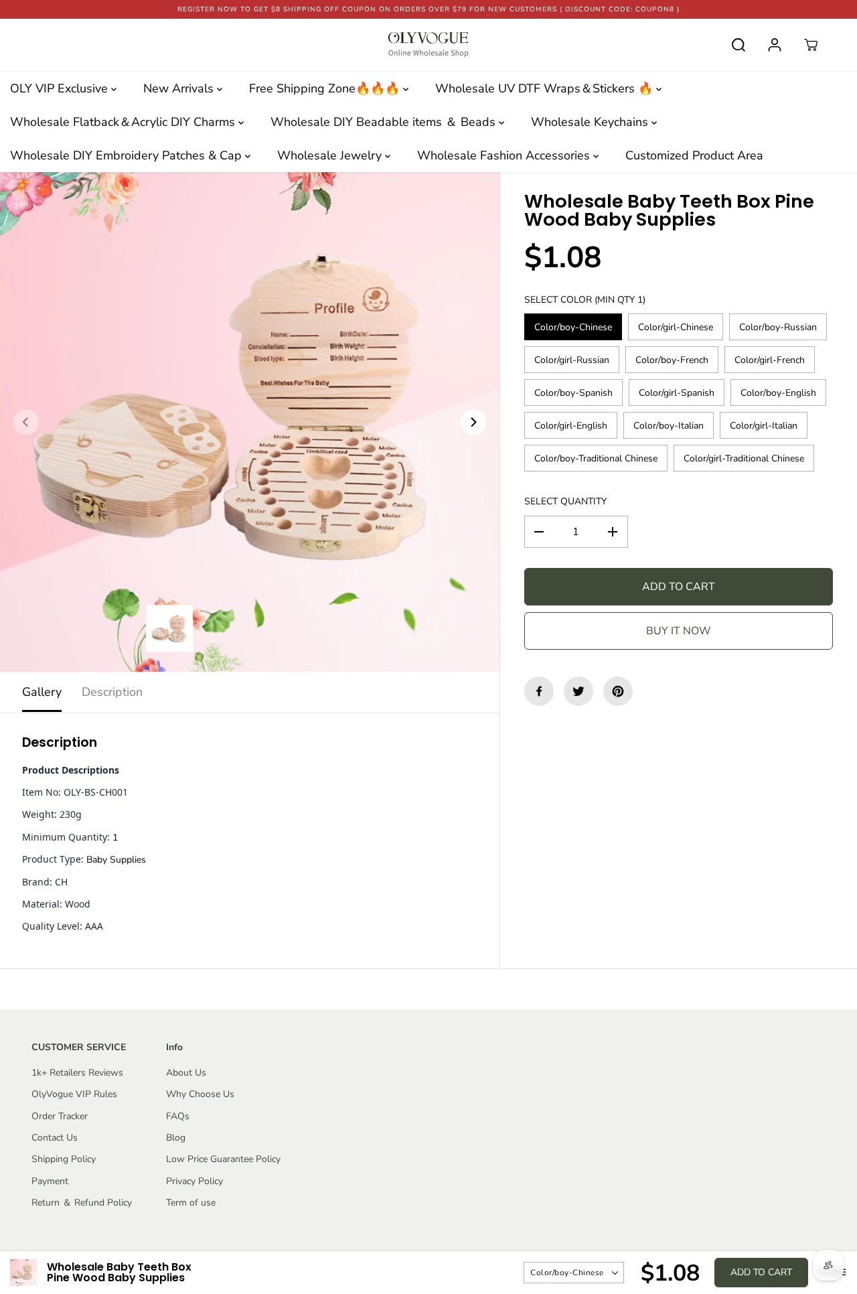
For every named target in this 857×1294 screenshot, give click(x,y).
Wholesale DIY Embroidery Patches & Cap (127, 155)
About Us (186, 1072)
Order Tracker (59, 1116)
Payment (49, 1181)
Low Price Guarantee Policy (223, 1159)
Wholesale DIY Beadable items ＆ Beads (384, 122)
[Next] (473, 422)
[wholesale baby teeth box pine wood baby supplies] (249, 422)
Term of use (191, 1202)
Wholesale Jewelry (331, 155)
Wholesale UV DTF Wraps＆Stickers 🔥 (545, 88)
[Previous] (26, 422)
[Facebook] (539, 691)
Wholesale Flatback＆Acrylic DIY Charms (124, 122)
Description (112, 692)
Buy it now (678, 631)
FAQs (177, 1116)
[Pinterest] (618, 691)
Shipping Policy (63, 1159)
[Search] (738, 45)
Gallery (42, 692)
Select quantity (565, 501)
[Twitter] (578, 691)
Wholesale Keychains (591, 122)
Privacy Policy (194, 1181)
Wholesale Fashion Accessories (505, 155)
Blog (175, 1137)
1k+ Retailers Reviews (77, 1072)
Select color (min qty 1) (584, 299)
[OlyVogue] (428, 44)
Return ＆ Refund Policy (81, 1202)
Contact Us (54, 1137)
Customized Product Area (694, 155)
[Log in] (774, 45)
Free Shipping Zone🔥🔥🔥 (326, 88)
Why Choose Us (200, 1094)
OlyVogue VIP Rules (74, 1094)
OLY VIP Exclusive (60, 88)
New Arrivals (180, 88)
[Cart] (811, 45)
